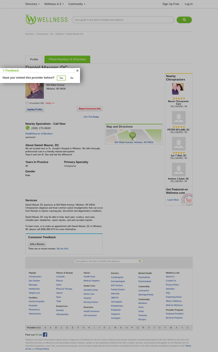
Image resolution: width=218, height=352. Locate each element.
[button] (61, 78)
